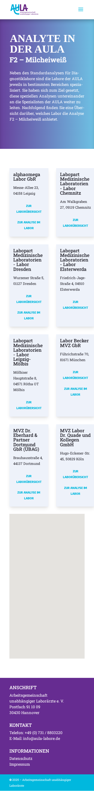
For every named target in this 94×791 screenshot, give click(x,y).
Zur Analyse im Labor (28, 225)
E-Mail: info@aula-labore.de (34, 738)
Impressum (19, 764)
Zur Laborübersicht (28, 208)
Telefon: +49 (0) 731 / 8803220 (35, 732)
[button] (74, 581)
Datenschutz (20, 758)
